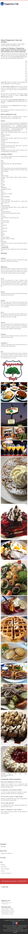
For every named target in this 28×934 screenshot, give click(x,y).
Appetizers (21, 126)
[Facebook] (14, 924)
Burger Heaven (13, 127)
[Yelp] (16, 924)
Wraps (22, 127)
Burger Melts (18, 127)
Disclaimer (3, 864)
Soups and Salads (13, 126)
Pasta (20, 129)
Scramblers (22, 124)
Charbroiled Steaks (9, 129)
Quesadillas (16, 129)
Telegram (15, 932)
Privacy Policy (4, 866)
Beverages (18, 130)
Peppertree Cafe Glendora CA (7, 853)
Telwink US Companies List (6, 873)
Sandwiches (8, 127)
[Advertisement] (14, 23)
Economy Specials (5, 123)
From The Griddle (16, 124)
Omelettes (6, 126)
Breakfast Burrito (9, 124)
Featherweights (7, 130)
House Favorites (20, 123)
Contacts (2, 871)
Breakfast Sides (13, 130)
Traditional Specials (13, 123)
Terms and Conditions (5, 868)
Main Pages (3, 846)
